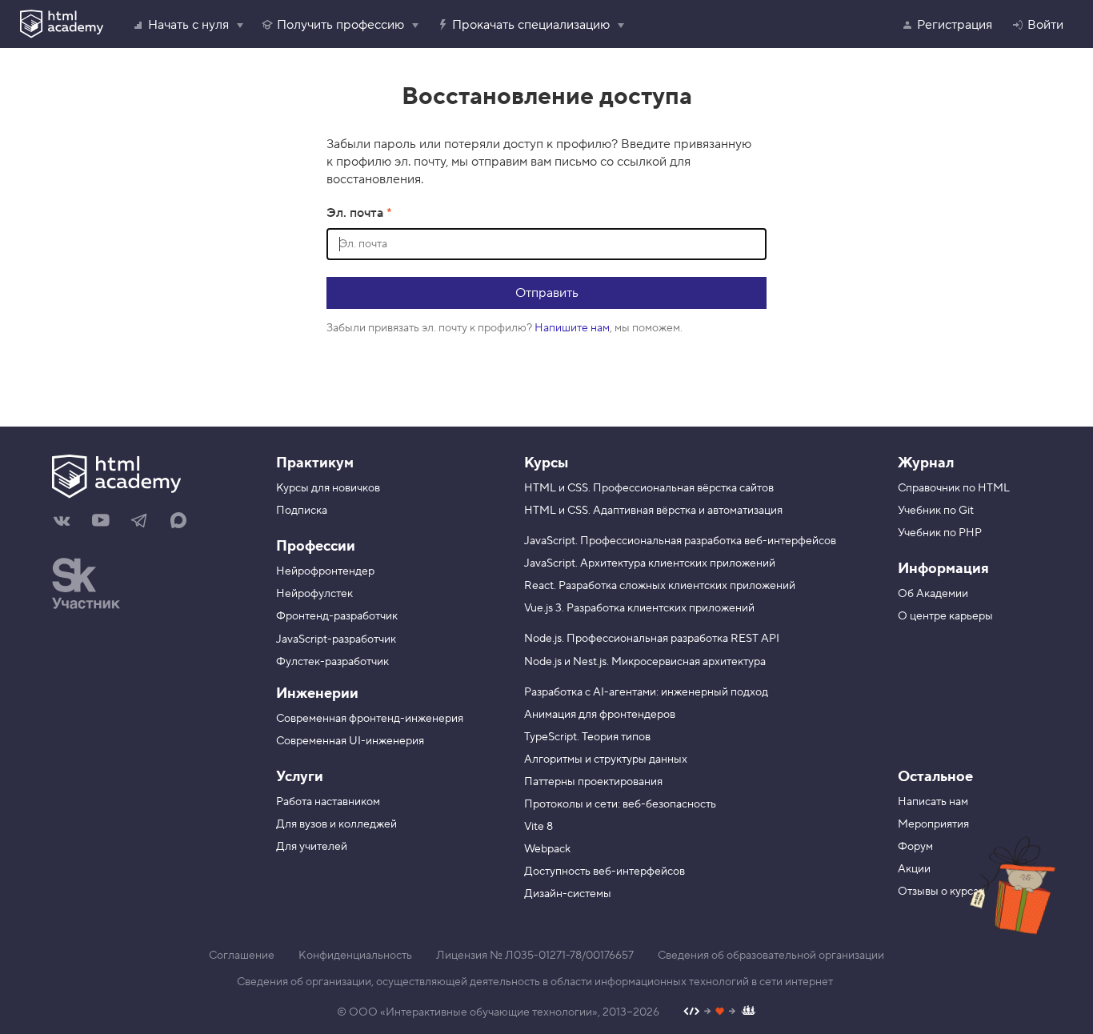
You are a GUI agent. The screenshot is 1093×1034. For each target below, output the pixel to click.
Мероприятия (933, 824)
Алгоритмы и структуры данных (605, 759)
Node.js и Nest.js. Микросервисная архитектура (645, 662)
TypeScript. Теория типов (587, 737)
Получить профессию (340, 25)
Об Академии (933, 594)
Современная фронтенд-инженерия (369, 718)
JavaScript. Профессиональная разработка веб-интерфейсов (680, 541)
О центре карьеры (945, 616)
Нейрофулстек (314, 594)
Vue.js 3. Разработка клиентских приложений (639, 608)
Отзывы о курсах (941, 891)
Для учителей (311, 847)
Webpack (547, 849)
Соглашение (241, 955)
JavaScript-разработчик (336, 639)
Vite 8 (538, 827)
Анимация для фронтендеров (599, 714)
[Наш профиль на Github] (719, 1012)
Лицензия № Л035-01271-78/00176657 (535, 955)
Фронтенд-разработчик (337, 616)
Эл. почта (356, 213)
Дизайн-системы (567, 894)
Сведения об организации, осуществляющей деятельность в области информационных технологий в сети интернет (535, 982)
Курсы (546, 463)
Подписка (301, 510)
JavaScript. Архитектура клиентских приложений (649, 563)
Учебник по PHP (940, 533)
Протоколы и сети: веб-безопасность (620, 804)
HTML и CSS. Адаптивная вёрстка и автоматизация (653, 510)
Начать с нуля (188, 25)
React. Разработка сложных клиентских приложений (659, 586)
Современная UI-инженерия (350, 741)
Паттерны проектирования (593, 782)
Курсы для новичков (328, 488)
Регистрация (954, 25)
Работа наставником (328, 802)
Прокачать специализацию (531, 25)
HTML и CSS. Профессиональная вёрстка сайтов (649, 488)
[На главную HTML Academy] (152, 479)
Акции (914, 869)
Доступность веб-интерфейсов (604, 871)
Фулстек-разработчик (332, 662)
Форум (915, 847)
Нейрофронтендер (325, 571)
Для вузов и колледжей (336, 824)
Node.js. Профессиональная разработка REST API (651, 638)
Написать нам (933, 802)
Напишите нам (572, 328)
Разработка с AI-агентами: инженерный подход (646, 692)
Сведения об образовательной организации (771, 955)
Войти (1045, 25)
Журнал (926, 463)
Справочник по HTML (954, 488)
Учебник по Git (936, 510)
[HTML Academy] (61, 24)
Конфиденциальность (355, 955)
